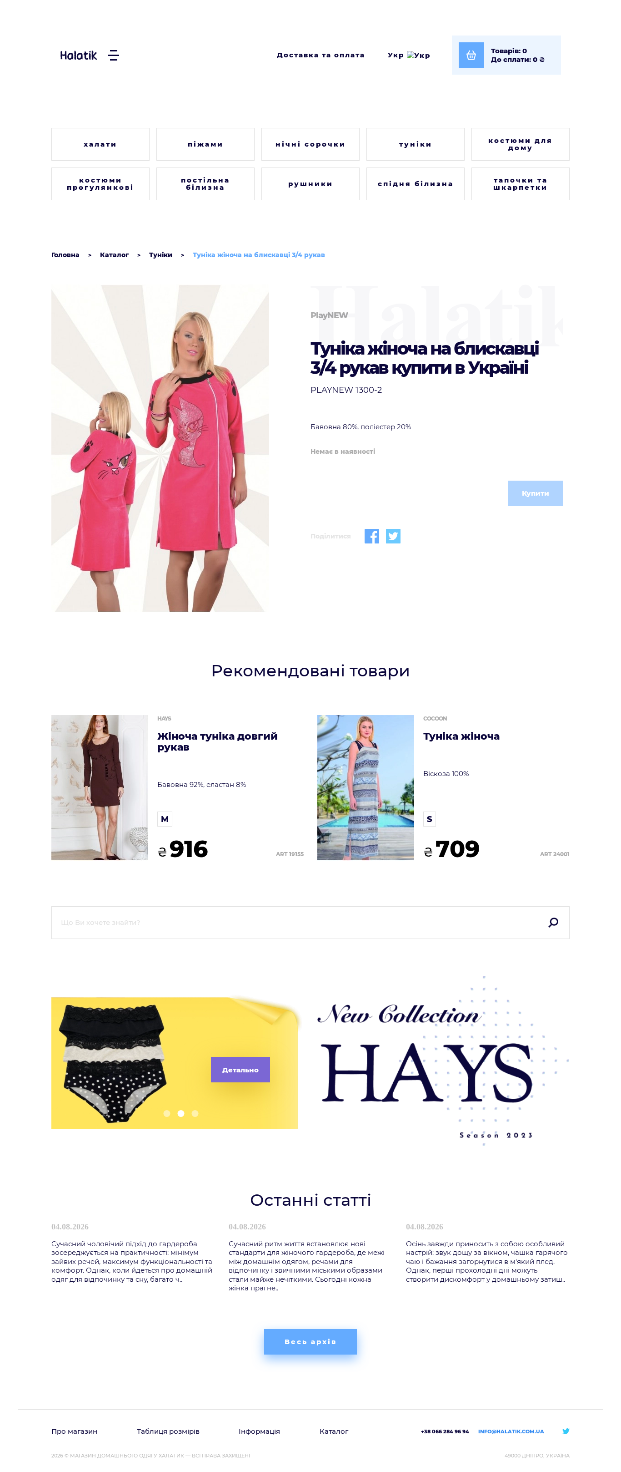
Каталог (334, 1431)
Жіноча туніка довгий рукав (217, 742)
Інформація (259, 1431)
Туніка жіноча (461, 736)
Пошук (553, 922)
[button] (163, 1113)
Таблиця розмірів (168, 1431)
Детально (240, 1070)
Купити (535, 493)
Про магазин (74, 1431)
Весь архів (311, 1341)
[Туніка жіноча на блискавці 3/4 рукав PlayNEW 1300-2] (177, 448)
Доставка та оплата (321, 55)
